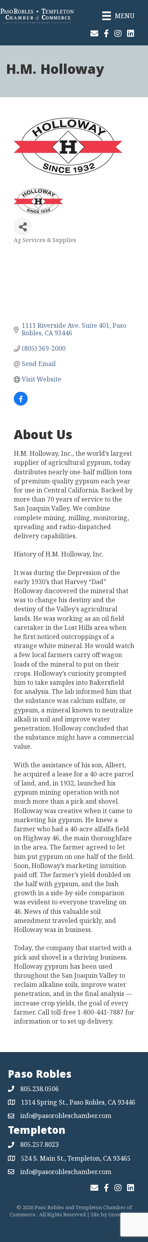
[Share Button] (23, 226)
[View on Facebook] (21, 403)
